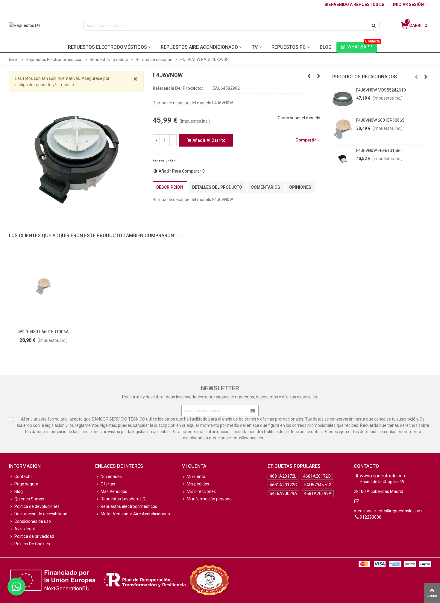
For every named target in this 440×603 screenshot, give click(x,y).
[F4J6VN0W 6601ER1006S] (342, 129)
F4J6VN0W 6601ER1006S (380, 120)
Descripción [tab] (169, 187)
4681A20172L (283, 476)
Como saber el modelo (299, 117)
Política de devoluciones (37, 506)
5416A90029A (283, 493)
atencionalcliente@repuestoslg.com (388, 510)
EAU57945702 (317, 484)
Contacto (23, 476)
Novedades (111, 476)
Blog (326, 47)
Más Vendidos (114, 491)
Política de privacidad (34, 536)
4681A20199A (318, 493)
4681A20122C (283, 484)
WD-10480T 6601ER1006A (43, 331)
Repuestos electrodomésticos (129, 506)
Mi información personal (210, 499)
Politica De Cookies (32, 543)
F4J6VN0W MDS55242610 (381, 90)
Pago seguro (26, 484)
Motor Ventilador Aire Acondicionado (135, 513)
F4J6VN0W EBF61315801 (380, 150)
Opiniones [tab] (300, 187)
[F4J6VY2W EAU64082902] (318, 75)
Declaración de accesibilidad (40, 513)
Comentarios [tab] (265, 187)
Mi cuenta (196, 476)
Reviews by (164, 160)
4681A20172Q (317, 476)
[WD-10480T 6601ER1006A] (43, 286)
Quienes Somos (29, 499)
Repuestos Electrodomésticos (107, 47)
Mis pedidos (198, 484)
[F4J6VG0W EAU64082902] (309, 75)
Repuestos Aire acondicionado (199, 47)
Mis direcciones (201, 491)
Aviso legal (24, 528)
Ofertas (108, 484)
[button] (416, 76)
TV (255, 47)
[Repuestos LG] (36, 25)
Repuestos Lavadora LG (123, 499)
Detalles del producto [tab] (217, 187)
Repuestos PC (288, 47)
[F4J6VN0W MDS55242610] (342, 99)
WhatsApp (362, 46)
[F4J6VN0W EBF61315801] (342, 159)
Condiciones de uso (32, 521)
